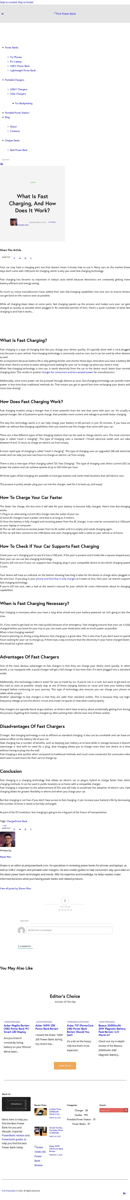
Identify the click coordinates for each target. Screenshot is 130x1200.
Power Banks (15, 1022)
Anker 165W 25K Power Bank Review (46, 1027)
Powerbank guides (12, 1139)
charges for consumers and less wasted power (67, 372)
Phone (7, 1022)
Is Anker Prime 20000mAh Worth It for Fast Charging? (55, 1113)
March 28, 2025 (55, 1118)
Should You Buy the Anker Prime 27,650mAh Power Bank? (56, 1131)
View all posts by (15, 888)
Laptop (38, 1022)
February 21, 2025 (55, 1155)
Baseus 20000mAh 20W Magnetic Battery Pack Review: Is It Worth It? (112, 1030)
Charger (11, 821)
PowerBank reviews (13, 1135)
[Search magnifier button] (126, 1110)
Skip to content (8, 2)
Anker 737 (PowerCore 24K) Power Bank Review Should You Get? (80, 1030)
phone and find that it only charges (56, 578)
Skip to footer (25, 2)
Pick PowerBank (9, 1190)
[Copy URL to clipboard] (31, 258)
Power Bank (21, 821)
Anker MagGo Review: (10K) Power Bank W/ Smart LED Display (17, 1029)
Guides (33, 182)
